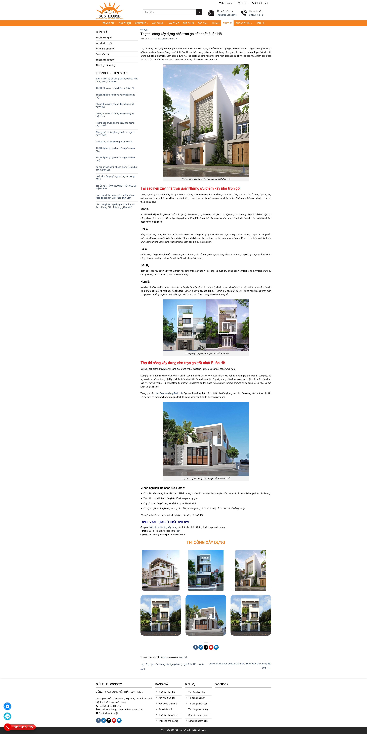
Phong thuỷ (243, 23)
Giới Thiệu (125, 23)
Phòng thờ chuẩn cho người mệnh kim (114, 141)
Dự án (215, 23)
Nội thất (173, 23)
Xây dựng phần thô (105, 48)
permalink (183, 657)
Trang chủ (109, 23)
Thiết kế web (184, 730)
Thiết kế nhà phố (104, 37)
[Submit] (199, 12)
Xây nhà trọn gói (104, 43)
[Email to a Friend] (206, 647)
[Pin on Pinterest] (211, 647)
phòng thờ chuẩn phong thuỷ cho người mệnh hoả (115, 115)
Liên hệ (260, 23)
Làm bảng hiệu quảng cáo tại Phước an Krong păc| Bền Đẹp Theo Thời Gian (115, 196)
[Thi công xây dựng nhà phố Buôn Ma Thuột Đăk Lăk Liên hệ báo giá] (206, 570)
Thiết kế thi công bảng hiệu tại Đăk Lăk (115, 88)
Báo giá (202, 23)
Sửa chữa (188, 23)
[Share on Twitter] (200, 647)
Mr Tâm (173, 39)
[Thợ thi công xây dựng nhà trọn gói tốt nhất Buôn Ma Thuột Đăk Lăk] (251, 570)
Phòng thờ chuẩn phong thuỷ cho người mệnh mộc (115, 133)
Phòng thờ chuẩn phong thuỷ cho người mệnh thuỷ (115, 124)
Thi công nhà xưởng (105, 65)
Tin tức (227, 23)
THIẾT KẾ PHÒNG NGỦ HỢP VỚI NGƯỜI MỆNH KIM (116, 187)
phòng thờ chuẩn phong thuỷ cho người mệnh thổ (115, 105)
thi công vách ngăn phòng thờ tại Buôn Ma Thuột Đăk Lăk (116, 168)
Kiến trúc (140, 23)
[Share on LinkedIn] (216, 647)
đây (178, 530)
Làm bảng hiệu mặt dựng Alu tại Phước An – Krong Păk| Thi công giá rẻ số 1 (115, 206)
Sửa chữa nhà (102, 54)
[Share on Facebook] (195, 647)
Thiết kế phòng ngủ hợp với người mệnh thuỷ (115, 159)
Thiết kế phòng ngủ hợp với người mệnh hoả (115, 149)
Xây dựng (157, 23)
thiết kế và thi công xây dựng (163, 527)
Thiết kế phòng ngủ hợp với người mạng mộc (115, 96)
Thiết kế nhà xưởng (105, 59)
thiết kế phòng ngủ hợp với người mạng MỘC (115, 177)
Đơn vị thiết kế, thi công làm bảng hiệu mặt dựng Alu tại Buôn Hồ (117, 80)
